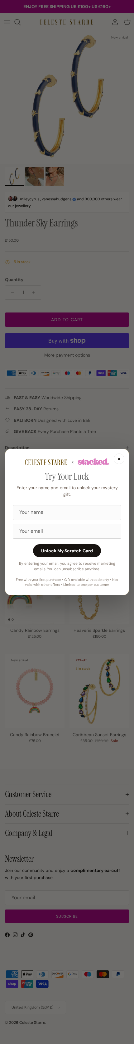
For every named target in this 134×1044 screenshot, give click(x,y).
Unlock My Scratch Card (67, 551)
